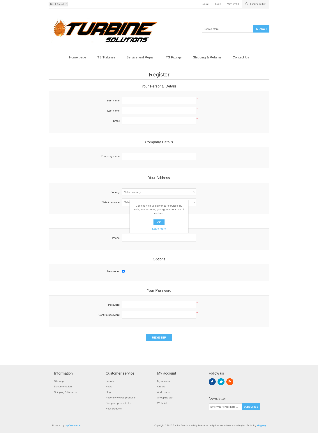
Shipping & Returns (207, 57)
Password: (114, 304)
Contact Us (241, 57)
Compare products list (118, 403)
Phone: (116, 237)
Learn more (159, 228)
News (109, 386)
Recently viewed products (120, 397)
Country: (115, 192)
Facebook (212, 381)
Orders (161, 386)
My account (164, 381)
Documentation (63, 386)
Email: (116, 120)
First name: (113, 100)
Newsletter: (113, 271)
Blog (108, 392)
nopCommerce (72, 425)
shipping (261, 425)
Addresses (163, 392)
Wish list (162, 403)
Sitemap (59, 381)
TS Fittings (174, 57)
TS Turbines (106, 57)
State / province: (110, 202)
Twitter (221, 381)
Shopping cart (165, 397)
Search (110, 381)
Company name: (110, 156)
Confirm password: (109, 314)
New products (114, 408)
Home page (77, 57)
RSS (229, 381)
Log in (218, 4)
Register (205, 4)
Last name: (113, 110)
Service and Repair (140, 57)
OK (159, 222)
